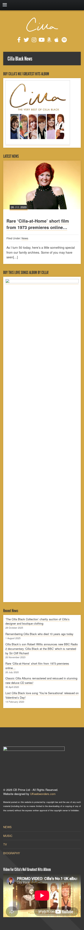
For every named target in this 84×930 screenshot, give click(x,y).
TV (5, 844)
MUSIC (7, 836)
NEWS (7, 827)
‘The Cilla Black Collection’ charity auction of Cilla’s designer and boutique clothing (37, 621)
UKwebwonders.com (43, 794)
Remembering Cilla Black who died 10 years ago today (39, 634)
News (25, 238)
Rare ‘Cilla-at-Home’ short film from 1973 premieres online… (37, 224)
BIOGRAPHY (11, 853)
